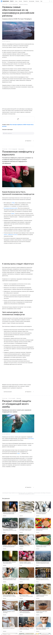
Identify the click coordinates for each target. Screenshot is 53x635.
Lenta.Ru (13, 398)
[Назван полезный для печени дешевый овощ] (43, 525)
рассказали (31, 438)
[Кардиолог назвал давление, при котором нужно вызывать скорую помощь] (10, 575)
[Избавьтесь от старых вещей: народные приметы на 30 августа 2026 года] (43, 575)
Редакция (20, 634)
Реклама (9, 634)
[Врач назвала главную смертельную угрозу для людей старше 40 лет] (26, 591)
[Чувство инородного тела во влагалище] (10, 608)
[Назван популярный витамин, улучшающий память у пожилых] (10, 591)
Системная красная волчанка (10, 208)
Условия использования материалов (28, 634)
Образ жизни (19, 398)
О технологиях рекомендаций (44, 634)
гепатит (5, 234)
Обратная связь (36, 634)
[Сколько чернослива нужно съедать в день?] (43, 608)
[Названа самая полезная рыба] (26, 509)
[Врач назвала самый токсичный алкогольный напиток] (10, 558)
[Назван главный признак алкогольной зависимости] (26, 608)
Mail (1, 634)
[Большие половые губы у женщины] (26, 542)
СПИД (13, 202)
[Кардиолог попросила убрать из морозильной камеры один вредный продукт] (10, 509)
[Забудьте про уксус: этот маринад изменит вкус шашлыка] (26, 624)
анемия (12, 213)
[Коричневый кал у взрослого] (10, 624)
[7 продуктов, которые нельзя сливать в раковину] (43, 591)
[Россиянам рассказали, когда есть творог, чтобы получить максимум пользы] (26, 525)
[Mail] (1, 1)
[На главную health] (5, 1)
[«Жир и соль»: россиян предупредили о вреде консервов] (26, 575)
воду (18, 453)
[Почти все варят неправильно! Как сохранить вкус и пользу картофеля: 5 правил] (43, 542)
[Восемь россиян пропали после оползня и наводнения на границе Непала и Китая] (43, 558)
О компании (5, 634)
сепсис (15, 234)
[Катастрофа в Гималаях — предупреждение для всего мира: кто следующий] (10, 525)
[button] (18, 31)
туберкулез (10, 234)
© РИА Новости (15, 4)
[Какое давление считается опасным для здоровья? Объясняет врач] (43, 509)
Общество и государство (23, 4)
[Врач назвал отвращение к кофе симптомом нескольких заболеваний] (43, 624)
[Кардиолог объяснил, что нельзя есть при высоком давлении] (10, 542)
